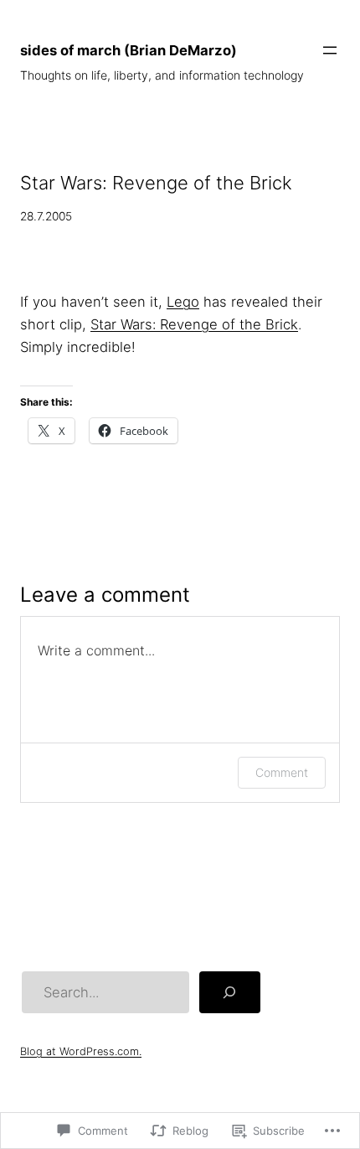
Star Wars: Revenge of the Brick (194, 324)
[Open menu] (330, 50)
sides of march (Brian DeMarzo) (128, 50)
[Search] (229, 992)
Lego (183, 301)
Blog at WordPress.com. (80, 1051)
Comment (281, 772)
